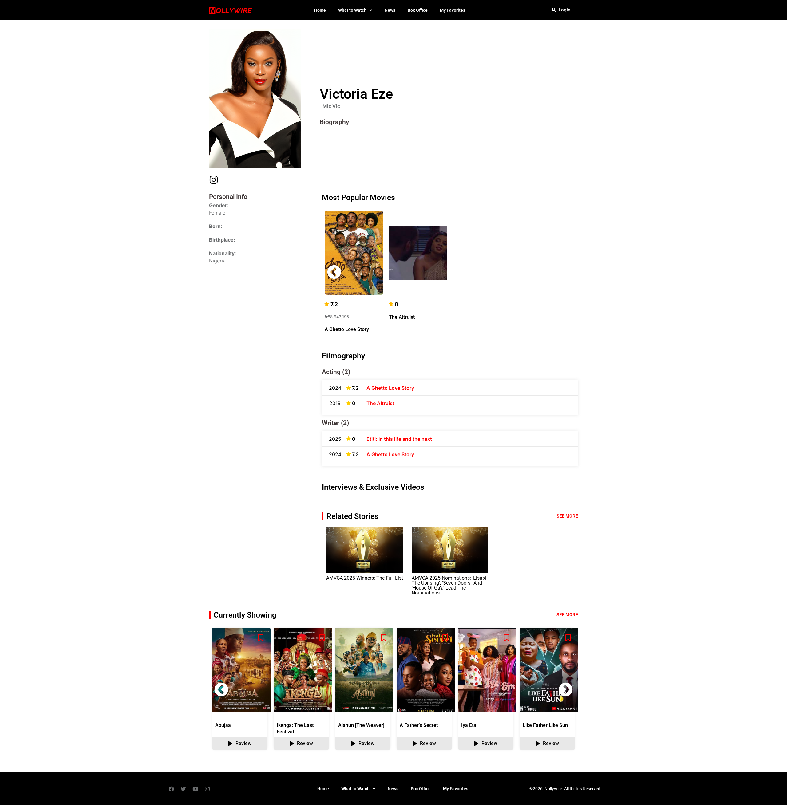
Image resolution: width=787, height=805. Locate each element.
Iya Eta (468, 725)
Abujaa (223, 725)
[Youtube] (195, 788)
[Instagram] (207, 788)
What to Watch (352, 10)
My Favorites (452, 10)
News (390, 10)
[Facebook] (171, 788)
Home (320, 10)
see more (567, 615)
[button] (565, 272)
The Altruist (402, 317)
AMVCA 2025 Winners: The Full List (364, 578)
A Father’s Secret (419, 725)
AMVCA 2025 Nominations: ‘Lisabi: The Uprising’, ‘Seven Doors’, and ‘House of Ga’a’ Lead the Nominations (450, 585)
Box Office (418, 10)
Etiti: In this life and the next (399, 439)
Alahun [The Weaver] (361, 725)
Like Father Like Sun (545, 725)
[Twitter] (183, 788)
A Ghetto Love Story (347, 329)
